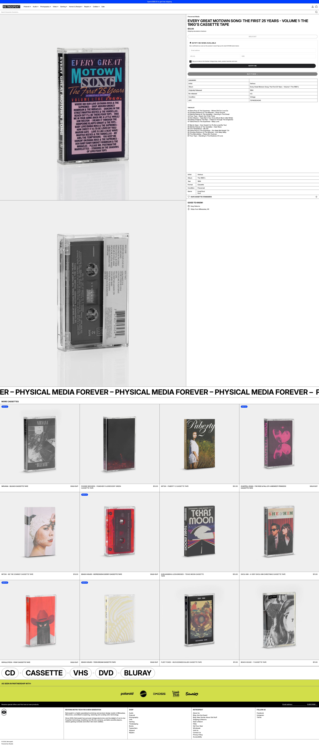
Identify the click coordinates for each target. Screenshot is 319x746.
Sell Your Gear (198, 726)
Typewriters (133, 728)
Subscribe (311, 704)
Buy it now (251, 74)
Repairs (131, 732)
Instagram (260, 715)
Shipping (190, 31)
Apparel (132, 730)
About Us (196, 713)
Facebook (260, 713)
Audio (131, 713)
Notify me (252, 66)
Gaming (131, 722)
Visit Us (195, 730)
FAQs (195, 724)
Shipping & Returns (200, 719)
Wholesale (196, 728)
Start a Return (198, 722)
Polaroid (132, 715)
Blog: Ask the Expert (200, 715)
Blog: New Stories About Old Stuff (205, 717)
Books (131, 726)
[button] (316, 6)
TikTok (259, 717)
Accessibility (197, 737)
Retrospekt (10, 741)
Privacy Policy (198, 735)
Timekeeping (133, 724)
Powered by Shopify (7, 744)
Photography (133, 717)
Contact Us (197, 732)
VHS (130, 719)
